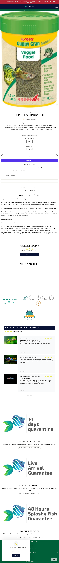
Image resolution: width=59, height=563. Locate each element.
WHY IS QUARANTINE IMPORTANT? (29, 448)
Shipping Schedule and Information (29, 187)
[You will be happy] (29, 513)
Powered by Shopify (29, 561)
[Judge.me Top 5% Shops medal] (51, 297)
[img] (8, 331)
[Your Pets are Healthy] (29, 424)
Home (23, 112)
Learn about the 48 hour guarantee (29, 537)
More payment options (29, 164)
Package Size (29, 138)
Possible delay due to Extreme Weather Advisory (29, 184)
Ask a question (29, 190)
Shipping (24, 135)
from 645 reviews (17, 331)
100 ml (29, 142)
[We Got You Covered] (29, 467)
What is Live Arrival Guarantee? (29, 493)
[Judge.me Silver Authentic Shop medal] (31, 297)
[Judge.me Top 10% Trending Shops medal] (38, 303)
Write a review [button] (29, 255)
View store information (10, 175)
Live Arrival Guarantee (29, 181)
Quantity (29, 146)
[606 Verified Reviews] (29, 321)
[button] (28, 396)
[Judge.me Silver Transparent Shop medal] (38, 297)
